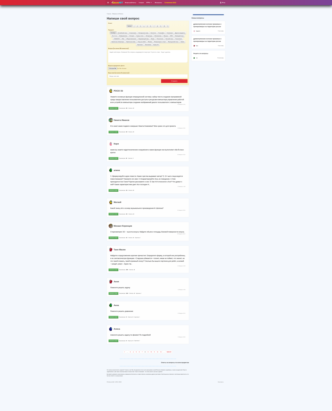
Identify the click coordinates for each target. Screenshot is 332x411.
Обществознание (131, 39)
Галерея (141, 2)
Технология (178, 39)
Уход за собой (142, 42)
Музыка (166, 36)
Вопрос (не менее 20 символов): (118, 48)
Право (152, 39)
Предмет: (111, 30)
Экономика (148, 45)
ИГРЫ (149, 2)
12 (157, 352)
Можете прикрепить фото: (116, 66)
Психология (160, 39)
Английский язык (122, 33)
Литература (149, 36)
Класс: (110, 23)
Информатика (123, 36)
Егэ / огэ (114, 36)
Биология (153, 33)
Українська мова (130, 42)
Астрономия (132, 33)
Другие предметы (180, 33)
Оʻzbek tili (116, 39)
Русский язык (169, 39)
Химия (182, 42)
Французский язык (173, 42)
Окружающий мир (143, 39)
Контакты (220, 382)
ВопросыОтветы (130, 2)
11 (167, 26)
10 (164, 26)
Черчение (140, 45)
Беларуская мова (143, 33)
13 (161, 352)
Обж (123, 39)
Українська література (117, 42)
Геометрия (170, 33)
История (131, 36)
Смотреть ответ (113, 108)
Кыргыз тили (139, 36)
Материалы (158, 2)
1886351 (169, 352)
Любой (129, 26)
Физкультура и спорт (160, 42)
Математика (158, 36)
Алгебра (113, 33)
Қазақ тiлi (156, 45)
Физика (150, 42)
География (161, 33)
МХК (171, 36)
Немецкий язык (179, 36)
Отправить (174, 81)
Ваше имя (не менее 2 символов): (119, 73)
